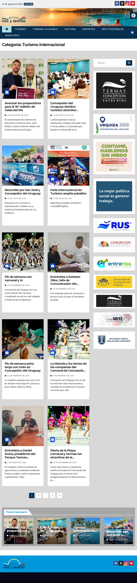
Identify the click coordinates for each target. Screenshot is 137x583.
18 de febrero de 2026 (64, 289)
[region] (114, 90)
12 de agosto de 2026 (63, 115)
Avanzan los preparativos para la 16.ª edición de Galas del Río (23, 106)
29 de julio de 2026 (16, 198)
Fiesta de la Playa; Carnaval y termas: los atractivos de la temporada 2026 (66, 456)
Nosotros (12, 35)
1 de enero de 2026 (16, 462)
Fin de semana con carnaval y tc (18, 278)
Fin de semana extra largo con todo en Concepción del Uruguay (23, 367)
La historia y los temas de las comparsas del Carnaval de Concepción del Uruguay (68, 369)
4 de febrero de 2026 (63, 376)
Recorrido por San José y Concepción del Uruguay (23, 191)
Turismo (20, 29)
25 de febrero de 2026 (18, 285)
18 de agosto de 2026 (17, 115)
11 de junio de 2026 (62, 198)
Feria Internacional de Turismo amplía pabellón (68, 191)
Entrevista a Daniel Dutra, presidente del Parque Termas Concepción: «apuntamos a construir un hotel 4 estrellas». (22, 459)
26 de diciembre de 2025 (65, 462)
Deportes (88, 29)
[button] (133, 15)
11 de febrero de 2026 (18, 376)
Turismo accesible (45, 29)
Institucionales (113, 29)
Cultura (70, 29)
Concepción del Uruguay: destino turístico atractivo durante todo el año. (65, 108)
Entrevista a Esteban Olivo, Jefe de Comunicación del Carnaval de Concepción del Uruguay (67, 284)
